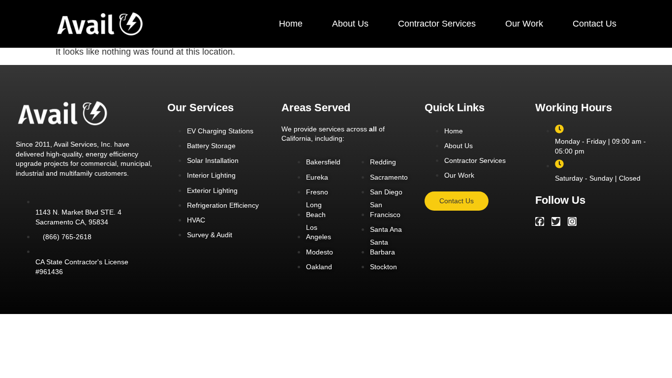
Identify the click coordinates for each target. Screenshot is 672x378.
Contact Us (594, 24)
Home (291, 24)
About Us (350, 24)
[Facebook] (539, 221)
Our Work (524, 24)
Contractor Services (437, 24)
